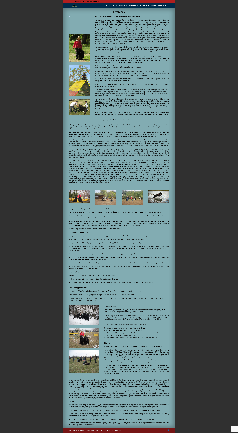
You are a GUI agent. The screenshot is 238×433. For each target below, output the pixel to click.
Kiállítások (132, 5)
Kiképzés (122, 5)
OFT (114, 5)
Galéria (153, 5)
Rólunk (106, 5)
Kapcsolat (161, 5)
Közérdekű (143, 5)
